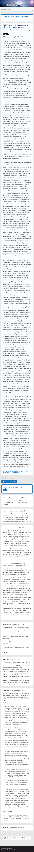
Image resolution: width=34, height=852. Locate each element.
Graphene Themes (13, 849)
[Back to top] (30, 848)
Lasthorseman (7, 511)
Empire (27, 471)
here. (10, 811)
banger (12, 30)
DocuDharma (5, 9)
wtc (17, 472)
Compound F (7, 498)
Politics (16, 30)
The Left (13, 472)
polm (4, 659)
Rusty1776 (6, 827)
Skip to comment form (8, 481)
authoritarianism (13, 471)
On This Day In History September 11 (18, 16)
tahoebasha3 (7, 528)
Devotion (16, 20)
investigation (6, 472)
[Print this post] (29, 30)
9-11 (6, 471)
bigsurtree (6, 624)
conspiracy (21, 471)
